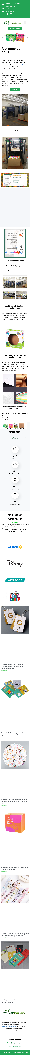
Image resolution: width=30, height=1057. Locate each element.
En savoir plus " (4, 670)
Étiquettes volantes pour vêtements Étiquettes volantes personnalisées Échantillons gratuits (12, 666)
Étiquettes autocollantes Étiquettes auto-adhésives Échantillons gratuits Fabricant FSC (14, 801)
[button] (25, 22)
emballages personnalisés (9, 1026)
